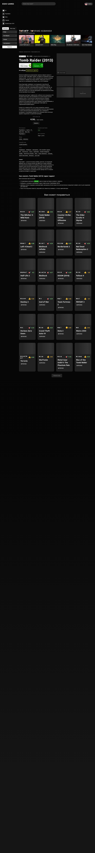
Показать (9, 46)
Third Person (25, 151)
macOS (28, 130)
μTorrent (36, 181)
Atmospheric (35, 149)
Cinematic (50, 153)
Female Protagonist (44, 151)
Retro (36, 153)
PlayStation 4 (22, 130)
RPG (20, 151)
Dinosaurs (31, 155)
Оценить (36, 123)
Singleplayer (22, 149)
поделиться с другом (32, 70)
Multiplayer (29, 149)
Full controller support (44, 149)
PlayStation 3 (22, 133)
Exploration (36, 151)
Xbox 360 (27, 131)
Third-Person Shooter (29, 153)
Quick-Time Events (23, 155)
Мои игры (24, 220)
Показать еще (56, 375)
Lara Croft (37, 155)
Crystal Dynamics (23, 144)
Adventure (25, 139)
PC (31, 130)
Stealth (21, 153)
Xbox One (21, 131)
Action (20, 139)
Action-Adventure (42, 153)
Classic (31, 151)
